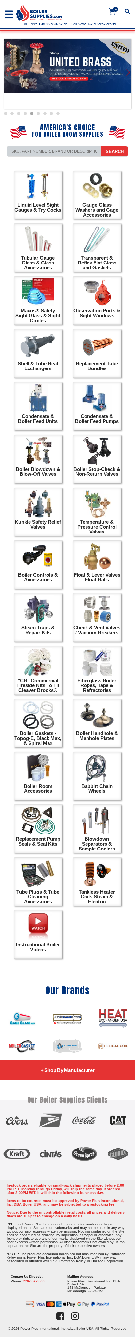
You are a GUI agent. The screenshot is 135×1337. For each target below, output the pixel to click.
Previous (7, 74)
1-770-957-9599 (101, 24)
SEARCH (115, 151)
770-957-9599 (34, 1281)
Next (128, 74)
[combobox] (54, 151)
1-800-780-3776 (53, 24)
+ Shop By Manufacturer (68, 1070)
